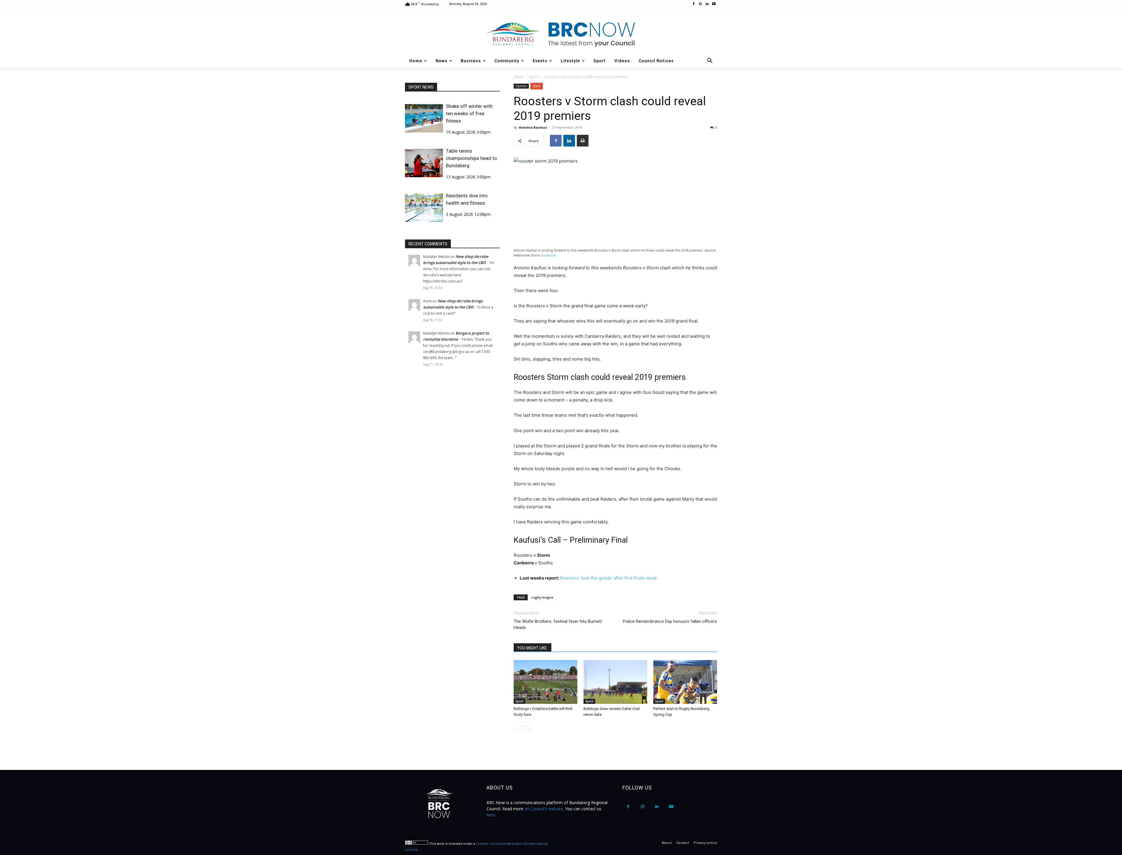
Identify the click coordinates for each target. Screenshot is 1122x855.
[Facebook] (693, 4)
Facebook (548, 255)
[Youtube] (713, 4)
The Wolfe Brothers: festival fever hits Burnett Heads (558, 624)
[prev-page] (517, 726)
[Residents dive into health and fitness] (424, 208)
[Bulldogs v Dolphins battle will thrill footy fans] (545, 682)
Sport (534, 76)
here (490, 815)
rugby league (542, 597)
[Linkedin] (707, 4)
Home (519, 76)
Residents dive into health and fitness (467, 199)
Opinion (521, 86)
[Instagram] (700, 4)
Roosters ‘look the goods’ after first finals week (608, 578)
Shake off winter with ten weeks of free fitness (469, 113)
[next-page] (526, 726)
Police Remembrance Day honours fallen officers (670, 621)
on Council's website (543, 808)
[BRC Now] (561, 34)
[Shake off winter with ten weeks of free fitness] (424, 118)
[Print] (582, 140)
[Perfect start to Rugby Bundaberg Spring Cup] (685, 682)
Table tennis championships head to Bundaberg (471, 158)
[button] (710, 61)
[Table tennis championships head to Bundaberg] (424, 163)
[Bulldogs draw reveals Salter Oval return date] (615, 682)
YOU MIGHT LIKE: (532, 648)
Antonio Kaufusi (533, 127)
